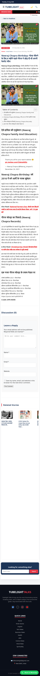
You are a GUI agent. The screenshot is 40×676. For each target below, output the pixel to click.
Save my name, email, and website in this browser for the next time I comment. (19, 382)
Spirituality (20, 646)
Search (34, 571)
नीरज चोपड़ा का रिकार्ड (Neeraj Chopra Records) (18, 121)
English (20, 626)
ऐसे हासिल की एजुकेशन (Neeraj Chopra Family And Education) (19, 113)
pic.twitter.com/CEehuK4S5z (16, 162)
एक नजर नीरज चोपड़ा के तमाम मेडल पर (14, 124)
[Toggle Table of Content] (34, 109)
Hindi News (5, 48)
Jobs (20, 638)
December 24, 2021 (12, 169)
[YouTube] (27, 607)
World (20, 621)
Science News (20, 641)
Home (3, 51)
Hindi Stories (20, 624)
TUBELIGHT (14, 7)
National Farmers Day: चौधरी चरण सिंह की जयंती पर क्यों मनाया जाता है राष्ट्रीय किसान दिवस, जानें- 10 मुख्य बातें (20, 209)
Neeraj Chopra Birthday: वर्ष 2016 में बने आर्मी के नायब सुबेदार (19, 118)
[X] (17, 607)
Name (6, 352)
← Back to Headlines (8, 18)
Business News (20, 632)
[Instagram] (22, 607)
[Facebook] (13, 607)
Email (6, 362)
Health (20, 635)
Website (6, 371)
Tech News (20, 629)
